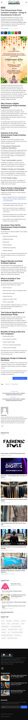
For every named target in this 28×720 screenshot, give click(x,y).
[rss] (2, 668)
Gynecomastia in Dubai (12, 638)
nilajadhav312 (4, 608)
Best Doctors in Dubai (12, 629)
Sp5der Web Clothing (16, 583)
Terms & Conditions (5, 716)
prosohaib (2, 502)
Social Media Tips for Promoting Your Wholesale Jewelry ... (18, 595)
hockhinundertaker (4, 550)
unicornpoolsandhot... (5, 573)
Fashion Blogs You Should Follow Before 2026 (13, 453)
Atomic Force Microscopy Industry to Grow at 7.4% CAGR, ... (13, 606)
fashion (3, 623)
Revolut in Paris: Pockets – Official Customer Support (14, 602)
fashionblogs (3, 455)
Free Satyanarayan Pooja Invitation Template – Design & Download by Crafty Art (14, 394)
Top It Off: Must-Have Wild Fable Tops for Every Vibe (13, 523)
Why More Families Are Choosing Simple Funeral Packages (13, 547)
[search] (26, 2)
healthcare (4, 629)
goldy (12, 597)
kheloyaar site (18, 635)
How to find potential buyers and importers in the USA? (19, 683)
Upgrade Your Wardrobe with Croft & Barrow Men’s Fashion (14, 500)
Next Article (13, 397)
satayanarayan (15, 384)
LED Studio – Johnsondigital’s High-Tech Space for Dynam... (14, 476)
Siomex (12, 685)
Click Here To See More (19, 378)
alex (2, 592)
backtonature (13, 693)
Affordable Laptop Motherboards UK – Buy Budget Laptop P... (19, 676)
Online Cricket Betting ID (16, 626)
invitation (7, 384)
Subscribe (24, 707)
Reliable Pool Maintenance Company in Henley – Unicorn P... (13, 571)
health (8, 623)
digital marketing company (7, 635)
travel (3, 620)
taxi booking (8, 620)
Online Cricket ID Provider (17, 632)
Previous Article (14, 391)
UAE (9, 632)
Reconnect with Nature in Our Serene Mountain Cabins (18, 691)
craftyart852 (4, 415)
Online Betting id (5, 626)
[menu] (1, 2)
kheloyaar (4, 632)
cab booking (16, 620)
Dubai (20, 629)
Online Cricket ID (15, 623)
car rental (23, 620)
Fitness (22, 623)
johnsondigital (3, 478)
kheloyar (3, 638)
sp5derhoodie (13, 585)
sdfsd (12, 678)
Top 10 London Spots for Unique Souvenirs (12, 591)
